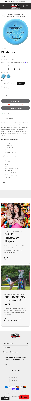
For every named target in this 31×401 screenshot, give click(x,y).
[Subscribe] (26, 364)
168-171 (21, 83)
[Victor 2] (8, 76)
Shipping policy (15, 396)
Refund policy (15, 394)
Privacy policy (23, 394)
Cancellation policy (16, 399)
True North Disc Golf (15, 391)
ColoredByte (8, 394)
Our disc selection (13, 320)
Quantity (3, 91)
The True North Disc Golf (10, 1)
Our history (10, 258)
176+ (5, 84)
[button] (3, 6)
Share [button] (4, 182)
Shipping (3, 59)
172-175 (13, 84)
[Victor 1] (3, 76)
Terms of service (6, 396)
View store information (9, 118)
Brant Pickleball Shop (20, 1)
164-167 (6, 87)
